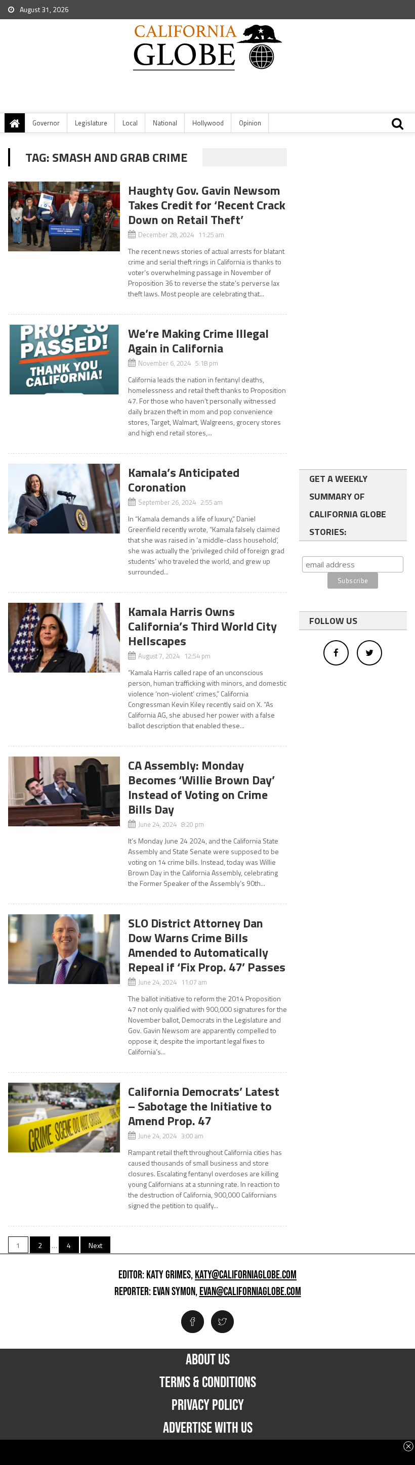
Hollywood (208, 123)
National (165, 123)
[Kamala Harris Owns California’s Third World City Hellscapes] (63, 638)
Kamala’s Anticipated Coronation (183, 479)
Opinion (250, 123)
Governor (46, 123)
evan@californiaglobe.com (250, 1292)
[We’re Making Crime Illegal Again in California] (63, 359)
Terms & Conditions (207, 1382)
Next (95, 1245)
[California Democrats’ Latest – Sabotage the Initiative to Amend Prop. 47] (63, 1117)
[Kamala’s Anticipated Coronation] (63, 499)
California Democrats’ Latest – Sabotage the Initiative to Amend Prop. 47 (203, 1106)
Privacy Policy (208, 1405)
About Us (208, 1360)
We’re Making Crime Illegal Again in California (198, 340)
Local (130, 123)
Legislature (91, 123)
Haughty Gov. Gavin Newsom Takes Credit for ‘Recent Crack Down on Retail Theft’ (206, 205)
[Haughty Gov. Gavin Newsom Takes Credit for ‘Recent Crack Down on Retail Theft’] (63, 216)
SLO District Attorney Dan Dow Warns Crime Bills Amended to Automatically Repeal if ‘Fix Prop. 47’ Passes (206, 945)
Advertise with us (208, 1428)
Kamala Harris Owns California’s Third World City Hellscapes (202, 626)
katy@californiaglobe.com (246, 1275)
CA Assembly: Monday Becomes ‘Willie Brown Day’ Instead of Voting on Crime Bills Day (201, 787)
